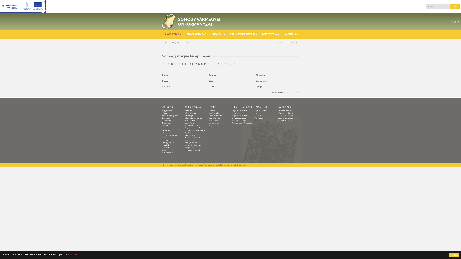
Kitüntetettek (166, 133)
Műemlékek (166, 128)
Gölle (211, 87)
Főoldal (165, 43)
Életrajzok (165, 145)
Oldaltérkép (218, 165)
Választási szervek (284, 111)
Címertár (185, 43)
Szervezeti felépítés (215, 116)
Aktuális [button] (290, 34)
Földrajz (165, 113)
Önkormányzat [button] (196, 34)
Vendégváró (166, 120)
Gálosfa (166, 87)
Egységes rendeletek (192, 128)
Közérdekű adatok (215, 118)
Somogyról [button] (171, 34)
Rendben (454, 255)
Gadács (166, 75)
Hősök (164, 138)
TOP (256, 113)
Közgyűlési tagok (191, 113)
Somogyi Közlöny (191, 125)
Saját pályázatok (261, 111)
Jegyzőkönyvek (190, 123)
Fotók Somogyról (168, 152)
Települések (166, 123)
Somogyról (175, 43)
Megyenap (166, 130)
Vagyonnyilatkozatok (192, 150)
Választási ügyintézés (285, 113)
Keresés (455, 7)
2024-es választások (285, 118)
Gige (211, 81)
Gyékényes (261, 81)
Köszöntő (188, 111)
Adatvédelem (209, 165)
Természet (166, 118)
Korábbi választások (285, 120)
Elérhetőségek (214, 128)
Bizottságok (189, 116)
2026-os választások (285, 116)
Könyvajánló (166, 140)
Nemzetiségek (190, 135)
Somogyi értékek (168, 143)
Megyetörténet (167, 111)
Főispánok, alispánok (169, 135)
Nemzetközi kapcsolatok (194, 138)
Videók (164, 150)
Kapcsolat (189, 165)
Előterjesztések (190, 120)
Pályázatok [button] (269, 34)
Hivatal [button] (218, 34)
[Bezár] (44, 2)
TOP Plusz (258, 116)
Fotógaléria (189, 148)
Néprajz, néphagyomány (171, 116)
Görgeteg (260, 75)
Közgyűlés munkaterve (193, 118)
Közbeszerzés (190, 140)
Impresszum (198, 165)
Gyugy (259, 87)
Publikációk (166, 148)
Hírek (210, 125)
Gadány (166, 81)
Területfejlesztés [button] (242, 34)
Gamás (212, 75)
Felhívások (259, 118)
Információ (74, 254)
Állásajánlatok (214, 123)
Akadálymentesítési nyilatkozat (235, 165)
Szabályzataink (214, 113)
